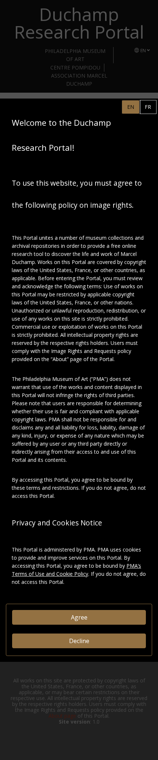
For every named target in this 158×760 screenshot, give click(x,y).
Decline (79, 641)
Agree (79, 617)
